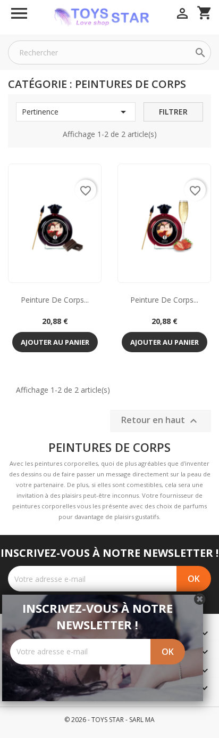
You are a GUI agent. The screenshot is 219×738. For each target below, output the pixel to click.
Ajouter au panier (55, 342)
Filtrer (173, 112)
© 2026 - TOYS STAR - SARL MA (109, 719)
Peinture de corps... (55, 300)
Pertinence (76, 112)
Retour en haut (160, 420)
